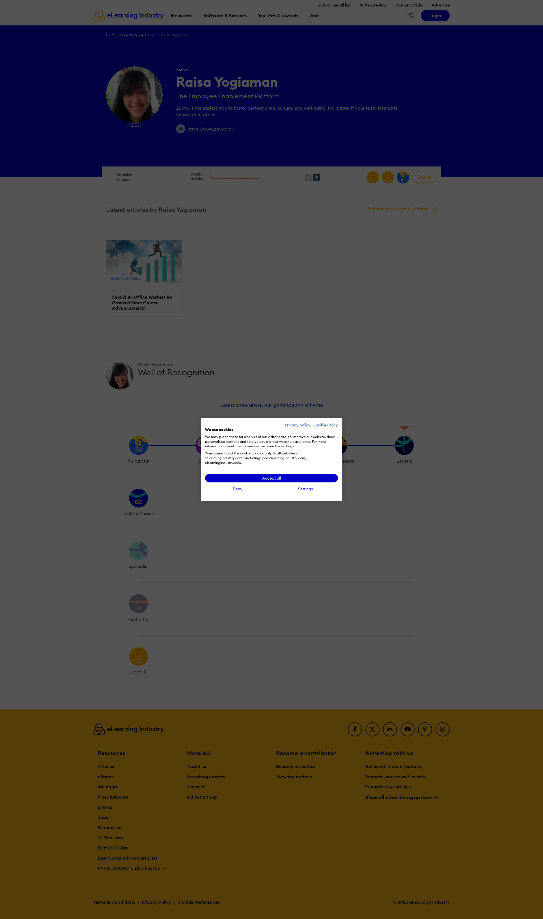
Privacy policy (298, 425)
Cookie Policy (325, 425)
